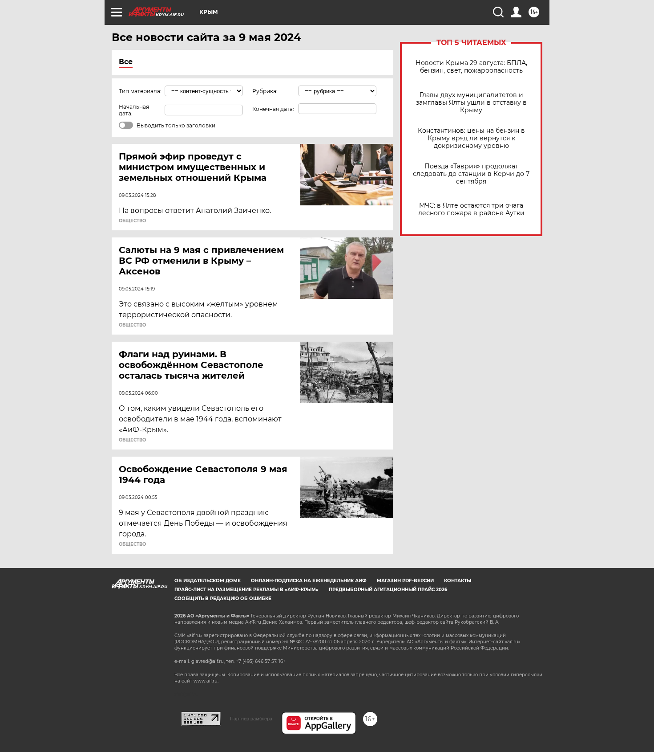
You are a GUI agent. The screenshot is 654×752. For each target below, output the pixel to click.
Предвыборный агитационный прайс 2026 (388, 590)
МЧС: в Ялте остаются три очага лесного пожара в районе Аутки (471, 209)
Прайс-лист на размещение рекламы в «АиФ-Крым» (246, 590)
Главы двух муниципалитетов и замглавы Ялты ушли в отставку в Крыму (471, 102)
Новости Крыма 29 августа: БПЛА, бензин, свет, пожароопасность (471, 66)
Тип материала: (140, 91)
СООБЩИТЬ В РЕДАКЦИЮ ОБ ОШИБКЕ (222, 598)
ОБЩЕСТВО (132, 221)
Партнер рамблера (251, 718)
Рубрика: (265, 91)
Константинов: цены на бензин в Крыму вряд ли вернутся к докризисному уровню (471, 138)
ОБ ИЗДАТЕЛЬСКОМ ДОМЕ (207, 581)
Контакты (457, 581)
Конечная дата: (273, 109)
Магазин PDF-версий (405, 581)
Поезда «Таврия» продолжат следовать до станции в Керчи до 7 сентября (471, 174)
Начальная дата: (134, 110)
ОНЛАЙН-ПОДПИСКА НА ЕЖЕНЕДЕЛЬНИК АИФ (309, 581)
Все (126, 61)
